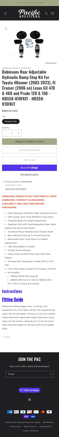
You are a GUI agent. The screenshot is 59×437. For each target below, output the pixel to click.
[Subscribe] (50, 374)
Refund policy (48, 422)
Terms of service (30, 426)
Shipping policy (45, 426)
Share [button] (7, 337)
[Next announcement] (54, 3)
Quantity (5, 128)
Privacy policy (15, 426)
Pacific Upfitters (18, 422)
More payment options (29, 174)
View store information (15, 189)
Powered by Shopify (32, 422)
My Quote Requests (29, 150)
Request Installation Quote (29, 141)
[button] (5, 14)
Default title (11, 121)
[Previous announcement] (5, 3)
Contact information (31, 431)
